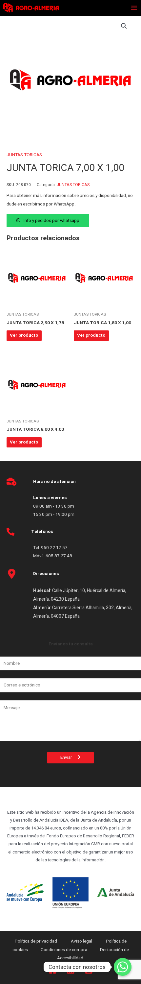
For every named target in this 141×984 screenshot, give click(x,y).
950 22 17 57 (54, 547)
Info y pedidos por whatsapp (51, 220)
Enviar (69, 757)
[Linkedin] (71, 970)
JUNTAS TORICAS (24, 155)
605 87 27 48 (59, 556)
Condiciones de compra (64, 950)
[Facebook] (53, 970)
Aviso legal (82, 941)
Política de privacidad (36, 941)
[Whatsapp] (122, 967)
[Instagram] (89, 970)
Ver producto (24, 335)
